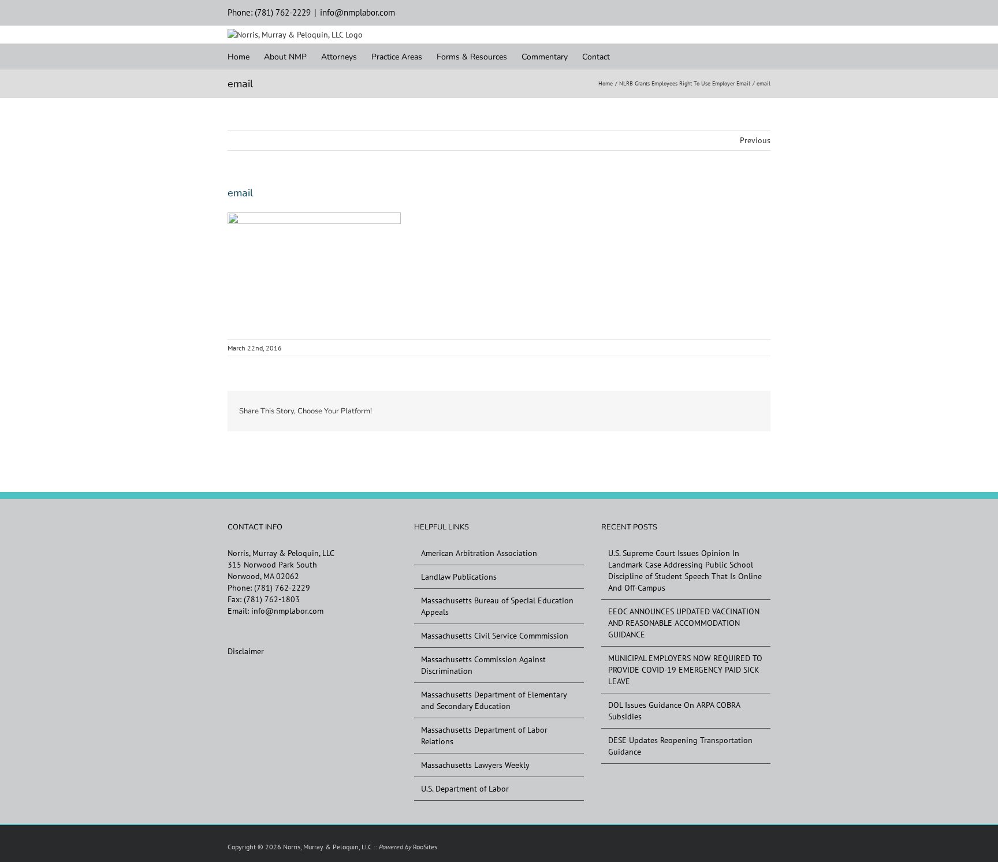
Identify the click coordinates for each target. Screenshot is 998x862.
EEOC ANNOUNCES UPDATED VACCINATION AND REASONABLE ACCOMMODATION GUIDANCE (683, 623)
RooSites (425, 846)
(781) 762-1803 (272, 599)
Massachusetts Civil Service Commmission (494, 635)
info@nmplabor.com (357, 12)
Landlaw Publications (459, 577)
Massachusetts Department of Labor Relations (484, 736)
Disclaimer (246, 651)
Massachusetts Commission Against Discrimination (483, 665)
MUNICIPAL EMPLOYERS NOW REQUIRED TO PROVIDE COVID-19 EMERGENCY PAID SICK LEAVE (685, 669)
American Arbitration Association (479, 553)
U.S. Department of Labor (465, 788)
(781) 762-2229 (282, 588)
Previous (755, 140)
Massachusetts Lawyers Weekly (475, 765)
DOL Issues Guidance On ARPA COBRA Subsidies (674, 711)
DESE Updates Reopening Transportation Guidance (680, 746)
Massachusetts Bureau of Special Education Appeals (497, 606)
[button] (627, 56)
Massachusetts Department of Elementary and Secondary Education (494, 700)
